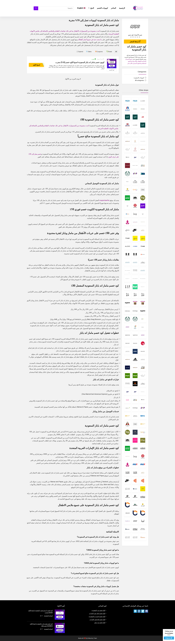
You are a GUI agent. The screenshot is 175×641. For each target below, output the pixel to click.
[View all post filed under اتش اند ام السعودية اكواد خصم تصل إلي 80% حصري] (142, 117)
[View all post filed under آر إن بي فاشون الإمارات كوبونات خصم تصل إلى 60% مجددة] (135, 100)
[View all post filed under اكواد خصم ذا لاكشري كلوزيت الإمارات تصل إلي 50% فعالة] (142, 181)
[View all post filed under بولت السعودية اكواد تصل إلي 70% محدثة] (135, 286)
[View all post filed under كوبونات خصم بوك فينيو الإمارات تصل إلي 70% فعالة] (142, 399)
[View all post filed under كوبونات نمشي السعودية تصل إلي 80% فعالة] (142, 496)
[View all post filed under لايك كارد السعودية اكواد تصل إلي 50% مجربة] (142, 513)
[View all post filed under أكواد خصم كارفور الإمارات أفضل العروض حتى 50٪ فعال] (127, 108)
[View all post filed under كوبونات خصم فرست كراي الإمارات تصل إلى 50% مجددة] (142, 432)
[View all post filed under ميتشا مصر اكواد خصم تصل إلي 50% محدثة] (142, 529)
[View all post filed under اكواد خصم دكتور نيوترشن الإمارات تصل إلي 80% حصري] (135, 173)
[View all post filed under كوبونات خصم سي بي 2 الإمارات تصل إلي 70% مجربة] (135, 424)
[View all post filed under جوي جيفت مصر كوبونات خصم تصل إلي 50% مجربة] (127, 294)
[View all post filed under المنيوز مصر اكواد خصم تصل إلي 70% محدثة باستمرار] (142, 254)
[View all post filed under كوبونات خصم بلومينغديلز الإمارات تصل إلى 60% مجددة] (127, 383)
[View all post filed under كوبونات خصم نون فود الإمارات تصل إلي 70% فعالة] (142, 488)
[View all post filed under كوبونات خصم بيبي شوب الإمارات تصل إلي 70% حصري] (135, 399)
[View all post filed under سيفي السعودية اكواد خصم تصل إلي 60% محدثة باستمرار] (127, 335)
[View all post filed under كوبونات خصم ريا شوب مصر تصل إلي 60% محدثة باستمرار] (142, 415)
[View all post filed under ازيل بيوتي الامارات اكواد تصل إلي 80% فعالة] (135, 117)
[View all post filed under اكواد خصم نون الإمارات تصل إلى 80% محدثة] (127, 230)
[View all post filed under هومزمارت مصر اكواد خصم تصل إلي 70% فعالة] (127, 529)
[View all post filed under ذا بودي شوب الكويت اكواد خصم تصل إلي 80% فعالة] (127, 319)
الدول (92, 8)
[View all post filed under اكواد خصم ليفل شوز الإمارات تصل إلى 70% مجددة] (127, 205)
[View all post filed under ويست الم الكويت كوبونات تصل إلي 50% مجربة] (127, 537)
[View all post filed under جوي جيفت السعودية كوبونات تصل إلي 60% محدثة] (135, 294)
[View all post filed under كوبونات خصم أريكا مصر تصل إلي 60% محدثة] (135, 351)
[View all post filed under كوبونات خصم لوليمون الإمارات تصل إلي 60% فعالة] (142, 456)
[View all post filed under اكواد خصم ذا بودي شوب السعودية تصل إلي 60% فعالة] (127, 173)
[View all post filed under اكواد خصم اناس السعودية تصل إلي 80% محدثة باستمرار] (142, 157)
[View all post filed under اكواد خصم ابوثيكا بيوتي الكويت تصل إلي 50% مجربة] (127, 133)
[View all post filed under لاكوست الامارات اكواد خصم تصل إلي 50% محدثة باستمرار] (135, 504)
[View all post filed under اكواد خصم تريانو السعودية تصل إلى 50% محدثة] (127, 165)
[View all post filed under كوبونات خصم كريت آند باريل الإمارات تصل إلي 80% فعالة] (142, 448)
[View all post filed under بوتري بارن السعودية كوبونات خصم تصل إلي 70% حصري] (142, 278)
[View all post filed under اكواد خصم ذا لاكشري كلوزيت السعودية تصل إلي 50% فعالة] (135, 181)
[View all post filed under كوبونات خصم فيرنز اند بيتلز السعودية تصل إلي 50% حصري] (127, 432)
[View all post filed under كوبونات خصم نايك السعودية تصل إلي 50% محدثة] (127, 480)
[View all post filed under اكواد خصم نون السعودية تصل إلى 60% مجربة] (142, 238)
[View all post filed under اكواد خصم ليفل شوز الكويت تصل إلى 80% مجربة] (142, 213)
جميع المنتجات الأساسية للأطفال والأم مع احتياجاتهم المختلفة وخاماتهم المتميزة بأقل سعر (135, 61)
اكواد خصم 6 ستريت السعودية (97, 616)
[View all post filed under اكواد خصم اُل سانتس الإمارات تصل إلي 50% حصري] (142, 141)
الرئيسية (122, 8)
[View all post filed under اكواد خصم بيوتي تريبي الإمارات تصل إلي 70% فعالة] (135, 165)
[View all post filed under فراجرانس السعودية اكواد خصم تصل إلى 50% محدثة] (142, 343)
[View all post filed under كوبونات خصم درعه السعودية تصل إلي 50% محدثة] (127, 399)
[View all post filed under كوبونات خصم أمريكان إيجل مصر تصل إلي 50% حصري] (142, 359)
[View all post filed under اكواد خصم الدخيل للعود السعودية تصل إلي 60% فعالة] (127, 141)
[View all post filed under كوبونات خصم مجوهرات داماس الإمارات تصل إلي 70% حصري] (142, 472)
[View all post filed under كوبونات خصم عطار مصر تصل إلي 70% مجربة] (127, 424)
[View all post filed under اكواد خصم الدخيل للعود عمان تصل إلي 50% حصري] (142, 149)
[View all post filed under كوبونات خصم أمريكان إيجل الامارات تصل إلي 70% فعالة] (127, 351)
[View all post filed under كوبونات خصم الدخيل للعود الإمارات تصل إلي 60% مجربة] (127, 359)
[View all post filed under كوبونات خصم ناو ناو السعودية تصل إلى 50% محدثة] (135, 480)
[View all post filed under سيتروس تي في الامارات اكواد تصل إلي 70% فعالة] (127, 327)
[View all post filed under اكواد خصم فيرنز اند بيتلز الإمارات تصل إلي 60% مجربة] (142, 197)
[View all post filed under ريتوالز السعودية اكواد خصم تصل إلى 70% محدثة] (142, 327)
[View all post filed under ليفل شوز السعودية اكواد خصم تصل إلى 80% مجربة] (142, 521)
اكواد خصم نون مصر (99, 622)
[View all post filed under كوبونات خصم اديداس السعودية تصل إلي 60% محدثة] (135, 359)
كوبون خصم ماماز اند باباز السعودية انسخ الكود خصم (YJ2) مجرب (79, 62)
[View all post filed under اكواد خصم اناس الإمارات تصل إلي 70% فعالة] (127, 149)
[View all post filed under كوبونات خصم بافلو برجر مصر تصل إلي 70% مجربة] (135, 383)
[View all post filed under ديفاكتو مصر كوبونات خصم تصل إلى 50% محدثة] (127, 310)
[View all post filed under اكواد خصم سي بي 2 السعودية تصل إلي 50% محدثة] (142, 189)
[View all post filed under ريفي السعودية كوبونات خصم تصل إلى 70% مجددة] (135, 327)
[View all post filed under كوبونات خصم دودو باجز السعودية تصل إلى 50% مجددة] (135, 407)
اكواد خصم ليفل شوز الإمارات (97, 613)
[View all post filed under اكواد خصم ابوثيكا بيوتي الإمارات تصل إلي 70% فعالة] (135, 133)
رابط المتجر (134, 42)
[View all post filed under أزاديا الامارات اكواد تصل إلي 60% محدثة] (142, 108)
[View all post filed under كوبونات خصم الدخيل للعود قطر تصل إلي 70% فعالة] (135, 367)
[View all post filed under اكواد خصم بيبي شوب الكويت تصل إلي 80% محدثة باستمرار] (142, 165)
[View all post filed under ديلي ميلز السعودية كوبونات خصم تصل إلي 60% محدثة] (142, 319)
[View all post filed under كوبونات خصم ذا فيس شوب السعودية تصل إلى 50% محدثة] (127, 407)
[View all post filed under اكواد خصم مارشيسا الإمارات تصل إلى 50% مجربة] (142, 222)
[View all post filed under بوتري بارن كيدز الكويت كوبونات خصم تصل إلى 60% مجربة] (142, 286)
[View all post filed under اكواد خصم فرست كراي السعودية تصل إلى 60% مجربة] (135, 189)
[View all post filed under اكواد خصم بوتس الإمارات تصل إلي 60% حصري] (135, 157)
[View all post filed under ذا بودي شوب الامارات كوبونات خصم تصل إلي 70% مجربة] (135, 319)
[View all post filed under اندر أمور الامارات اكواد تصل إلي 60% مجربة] (135, 254)
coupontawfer (104, 200)
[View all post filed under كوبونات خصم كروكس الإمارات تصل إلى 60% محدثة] (127, 440)
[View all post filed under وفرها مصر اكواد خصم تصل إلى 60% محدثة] (142, 537)
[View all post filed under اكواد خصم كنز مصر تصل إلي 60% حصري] (142, 205)
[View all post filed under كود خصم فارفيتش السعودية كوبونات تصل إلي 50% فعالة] (127, 496)
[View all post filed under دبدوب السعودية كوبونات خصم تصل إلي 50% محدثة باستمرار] (135, 302)
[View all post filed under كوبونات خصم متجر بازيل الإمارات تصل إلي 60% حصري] (127, 464)
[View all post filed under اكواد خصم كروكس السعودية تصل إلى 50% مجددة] (135, 197)
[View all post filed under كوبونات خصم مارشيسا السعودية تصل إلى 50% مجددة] (127, 456)
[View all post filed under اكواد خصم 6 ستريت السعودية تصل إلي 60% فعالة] (135, 125)
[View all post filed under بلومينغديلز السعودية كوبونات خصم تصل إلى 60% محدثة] (135, 270)
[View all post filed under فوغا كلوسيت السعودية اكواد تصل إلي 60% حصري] (127, 343)
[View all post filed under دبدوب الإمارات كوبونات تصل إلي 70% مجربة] (142, 302)
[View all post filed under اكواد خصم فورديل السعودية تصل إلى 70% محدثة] (127, 189)
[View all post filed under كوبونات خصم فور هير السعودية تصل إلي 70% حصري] (135, 432)
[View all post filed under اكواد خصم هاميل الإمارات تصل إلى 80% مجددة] (127, 238)
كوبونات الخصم (102, 8)
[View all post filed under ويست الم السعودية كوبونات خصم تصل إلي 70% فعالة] (135, 537)
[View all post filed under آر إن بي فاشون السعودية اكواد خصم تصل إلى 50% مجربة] (127, 100)
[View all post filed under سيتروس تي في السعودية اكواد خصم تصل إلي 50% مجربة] (142, 335)
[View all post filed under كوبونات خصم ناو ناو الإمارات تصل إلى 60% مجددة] (142, 480)
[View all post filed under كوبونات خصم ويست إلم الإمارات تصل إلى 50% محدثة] (127, 488)
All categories (139, 80)
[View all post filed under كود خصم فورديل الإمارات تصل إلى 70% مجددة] (142, 504)
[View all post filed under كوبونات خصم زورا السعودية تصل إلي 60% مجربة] (135, 415)
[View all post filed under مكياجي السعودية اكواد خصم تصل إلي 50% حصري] (127, 521)
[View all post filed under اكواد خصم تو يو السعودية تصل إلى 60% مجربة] (142, 173)
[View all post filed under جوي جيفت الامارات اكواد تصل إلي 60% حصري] (142, 294)
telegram (168, 638)
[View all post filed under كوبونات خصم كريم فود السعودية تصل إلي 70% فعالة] (127, 448)
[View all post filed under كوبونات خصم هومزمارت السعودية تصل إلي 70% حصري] (135, 488)
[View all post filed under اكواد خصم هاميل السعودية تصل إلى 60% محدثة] (142, 246)
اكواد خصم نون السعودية (98, 610)
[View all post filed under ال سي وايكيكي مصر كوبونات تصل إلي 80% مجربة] (135, 246)
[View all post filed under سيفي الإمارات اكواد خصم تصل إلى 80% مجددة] (135, 335)
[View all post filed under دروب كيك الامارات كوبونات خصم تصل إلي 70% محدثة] (127, 302)
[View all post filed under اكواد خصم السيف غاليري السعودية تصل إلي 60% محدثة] (135, 149)
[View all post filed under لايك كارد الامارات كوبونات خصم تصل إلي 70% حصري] (127, 504)
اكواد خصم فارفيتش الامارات (97, 619)
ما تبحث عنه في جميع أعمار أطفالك (90, 40)
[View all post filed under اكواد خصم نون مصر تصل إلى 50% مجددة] (135, 238)
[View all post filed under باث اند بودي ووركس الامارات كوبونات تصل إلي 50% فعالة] (135, 262)
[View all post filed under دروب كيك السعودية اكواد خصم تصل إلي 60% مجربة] (142, 310)
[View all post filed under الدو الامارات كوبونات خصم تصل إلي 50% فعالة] (127, 246)
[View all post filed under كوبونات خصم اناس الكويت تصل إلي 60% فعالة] (142, 375)
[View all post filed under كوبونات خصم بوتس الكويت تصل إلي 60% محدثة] (127, 391)
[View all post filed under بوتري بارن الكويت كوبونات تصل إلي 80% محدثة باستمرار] (135, 278)
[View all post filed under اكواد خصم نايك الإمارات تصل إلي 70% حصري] (135, 230)
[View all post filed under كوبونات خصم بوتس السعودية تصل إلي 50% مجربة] (135, 391)
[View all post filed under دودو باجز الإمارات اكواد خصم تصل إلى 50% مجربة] (135, 310)
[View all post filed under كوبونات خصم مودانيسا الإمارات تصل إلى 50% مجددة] (135, 472)
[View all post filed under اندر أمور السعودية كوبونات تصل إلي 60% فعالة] (127, 254)
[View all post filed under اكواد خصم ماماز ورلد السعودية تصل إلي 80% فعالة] (135, 222)
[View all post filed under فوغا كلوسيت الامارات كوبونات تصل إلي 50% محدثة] (135, 343)
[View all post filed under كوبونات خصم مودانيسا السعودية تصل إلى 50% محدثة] (127, 472)
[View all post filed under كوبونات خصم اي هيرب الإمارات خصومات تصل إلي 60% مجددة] (135, 375)
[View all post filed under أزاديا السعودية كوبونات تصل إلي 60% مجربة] (135, 108)
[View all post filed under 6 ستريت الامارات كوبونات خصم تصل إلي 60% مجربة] (142, 100)
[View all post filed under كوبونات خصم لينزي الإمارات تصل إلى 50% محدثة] (135, 456)
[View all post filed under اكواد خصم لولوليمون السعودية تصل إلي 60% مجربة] (135, 205)
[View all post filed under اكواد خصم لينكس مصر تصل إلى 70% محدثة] (127, 213)
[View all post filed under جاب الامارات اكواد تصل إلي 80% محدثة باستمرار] (127, 286)
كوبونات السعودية (139, 78)
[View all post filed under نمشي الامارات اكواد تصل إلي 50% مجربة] (135, 529)
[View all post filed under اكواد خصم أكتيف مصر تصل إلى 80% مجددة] (127, 125)
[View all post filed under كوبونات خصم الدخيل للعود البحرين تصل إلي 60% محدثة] (142, 367)
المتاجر (113, 8)
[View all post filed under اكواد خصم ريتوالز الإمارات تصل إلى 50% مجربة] (127, 181)
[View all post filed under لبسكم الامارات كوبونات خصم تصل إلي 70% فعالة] (127, 513)
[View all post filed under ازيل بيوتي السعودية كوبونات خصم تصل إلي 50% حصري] (127, 117)
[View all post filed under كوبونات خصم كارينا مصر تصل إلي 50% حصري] (135, 440)
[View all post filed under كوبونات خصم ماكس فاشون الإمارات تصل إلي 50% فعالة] (142, 464)
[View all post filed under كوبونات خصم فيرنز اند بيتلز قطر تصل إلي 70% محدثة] (142, 440)
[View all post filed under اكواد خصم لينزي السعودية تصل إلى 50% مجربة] (135, 213)
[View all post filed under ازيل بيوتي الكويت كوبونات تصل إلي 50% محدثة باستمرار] (142, 125)
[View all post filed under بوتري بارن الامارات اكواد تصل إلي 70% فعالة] (127, 270)
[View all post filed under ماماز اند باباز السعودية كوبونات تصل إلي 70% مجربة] (135, 521)
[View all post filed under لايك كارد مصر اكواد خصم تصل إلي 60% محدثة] (135, 513)
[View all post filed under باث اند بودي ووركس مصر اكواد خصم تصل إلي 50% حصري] (142, 270)
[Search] (36, 8)
